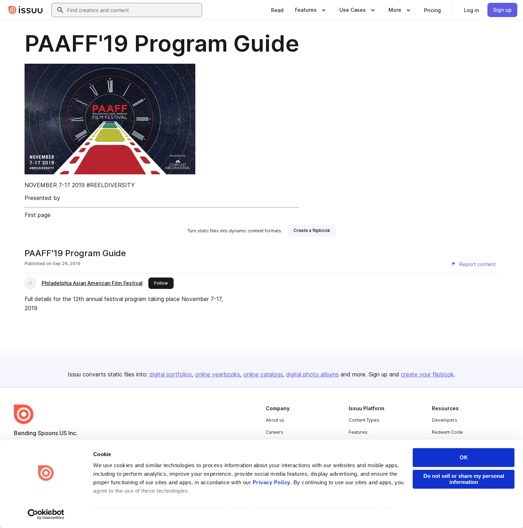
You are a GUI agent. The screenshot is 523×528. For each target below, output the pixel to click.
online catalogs (263, 374)
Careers (274, 432)
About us (275, 420)
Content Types (364, 420)
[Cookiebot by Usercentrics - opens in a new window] (46, 514)
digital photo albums (312, 374)
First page (38, 214)
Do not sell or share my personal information (463, 479)
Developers (444, 420)
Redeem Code (447, 432)
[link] (277, 10)
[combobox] (133, 10)
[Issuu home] (26, 10)
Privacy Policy (271, 483)
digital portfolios (170, 374)
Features (358, 432)
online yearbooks (217, 374)
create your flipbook (427, 374)
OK (464, 457)
